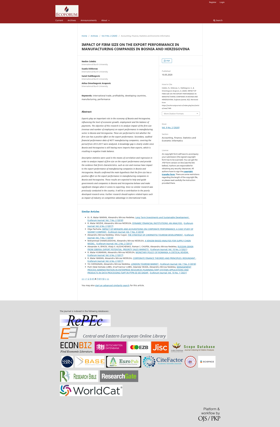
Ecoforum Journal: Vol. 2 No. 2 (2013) (114, 243)
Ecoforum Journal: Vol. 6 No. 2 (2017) (105, 255)
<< (83, 278)
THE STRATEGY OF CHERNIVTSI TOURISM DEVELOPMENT (155, 234)
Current (59, 20)
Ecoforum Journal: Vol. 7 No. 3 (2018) (126, 232)
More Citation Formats (174, 113)
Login (222, 2)
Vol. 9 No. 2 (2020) (109, 36)
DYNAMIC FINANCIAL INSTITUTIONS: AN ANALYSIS (157, 223)
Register (212, 2)
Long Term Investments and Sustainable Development (162, 217)
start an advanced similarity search (112, 285)
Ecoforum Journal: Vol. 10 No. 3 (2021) (168, 249)
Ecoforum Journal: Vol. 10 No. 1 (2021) (168, 272)
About (104, 20)
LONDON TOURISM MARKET (145, 264)
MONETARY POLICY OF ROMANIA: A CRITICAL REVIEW (162, 252)
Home (84, 36)
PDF (168, 60)
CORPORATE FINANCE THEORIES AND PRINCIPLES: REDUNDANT (164, 258)
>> (108, 278)
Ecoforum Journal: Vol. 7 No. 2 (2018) (105, 220)
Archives (72, 20)
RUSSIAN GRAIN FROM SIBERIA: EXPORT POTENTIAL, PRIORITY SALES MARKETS (140, 248)
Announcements (89, 20)
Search (219, 20)
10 (103, 278)
